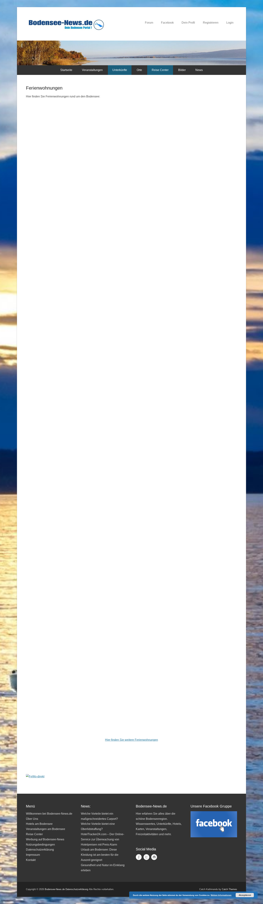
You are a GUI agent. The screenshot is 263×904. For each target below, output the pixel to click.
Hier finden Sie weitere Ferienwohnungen (131, 739)
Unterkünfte (119, 70)
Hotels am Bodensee (39, 823)
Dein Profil (188, 22)
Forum (149, 22)
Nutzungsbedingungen (40, 844)
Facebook (167, 22)
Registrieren (210, 22)
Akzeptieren (245, 895)
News (199, 70)
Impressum (33, 854)
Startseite (66, 70)
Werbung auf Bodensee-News (45, 839)
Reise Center (160, 70)
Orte (139, 70)
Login (229, 22)
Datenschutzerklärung (40, 849)
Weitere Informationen (221, 895)
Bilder (182, 70)
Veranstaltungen (92, 70)
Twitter (146, 857)
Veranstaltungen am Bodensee (45, 829)
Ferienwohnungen (44, 88)
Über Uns (32, 818)
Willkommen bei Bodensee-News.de (49, 813)
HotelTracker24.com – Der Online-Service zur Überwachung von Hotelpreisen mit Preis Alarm (102, 839)
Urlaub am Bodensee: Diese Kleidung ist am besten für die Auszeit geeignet (99, 854)
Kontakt (31, 859)
